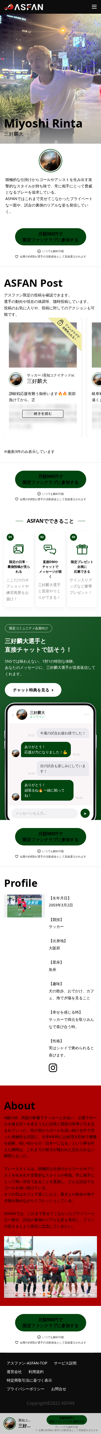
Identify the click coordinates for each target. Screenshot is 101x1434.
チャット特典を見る (33, 689)
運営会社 (14, 1371)
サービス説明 (65, 1363)
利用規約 (36, 1371)
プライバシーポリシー (25, 1388)
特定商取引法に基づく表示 (29, 1380)
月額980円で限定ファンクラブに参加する (51, 237)
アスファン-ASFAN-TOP (27, 1363)
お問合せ (58, 1388)
